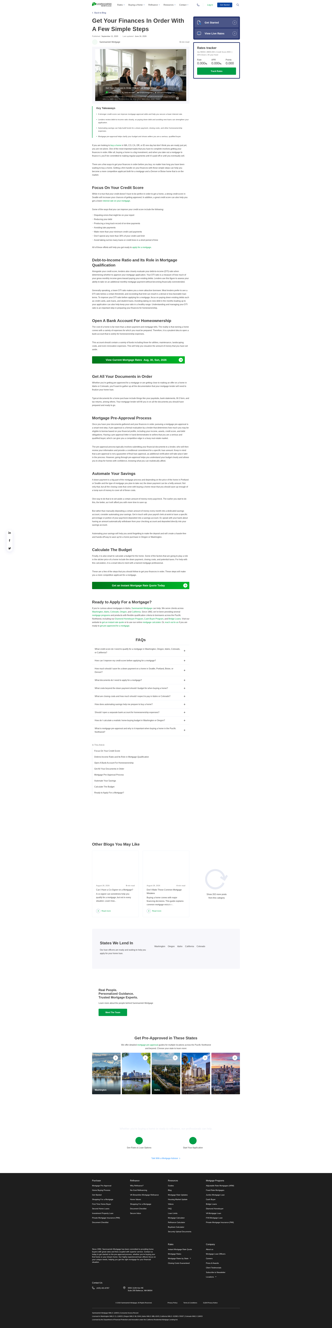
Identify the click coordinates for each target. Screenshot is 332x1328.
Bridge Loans (174, 619)
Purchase (96, 1181)
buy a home (115, 145)
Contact (182, 5)
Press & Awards (212, 1263)
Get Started (225, 5)
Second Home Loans (100, 1209)
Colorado (114, 612)
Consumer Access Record (129, 1313)
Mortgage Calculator (176, 1218)
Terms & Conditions (190, 1303)
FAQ (170, 1209)
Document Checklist (100, 1222)
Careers (209, 1258)
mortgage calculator (152, 622)
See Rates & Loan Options (139, 1148)
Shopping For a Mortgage (102, 1199)
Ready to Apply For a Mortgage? (109, 793)
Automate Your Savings (105, 781)
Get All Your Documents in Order (109, 769)
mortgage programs (101, 615)
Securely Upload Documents (179, 1232)
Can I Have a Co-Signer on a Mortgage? (114, 890)
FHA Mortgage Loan (214, 1218)
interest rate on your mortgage (116, 201)
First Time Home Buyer (101, 1204)
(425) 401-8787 (102, 1288)
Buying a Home (135, 5)
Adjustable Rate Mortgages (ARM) (220, 1186)
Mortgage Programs (215, 1181)
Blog (170, 1190)
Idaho (106, 612)
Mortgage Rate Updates (178, 1195)
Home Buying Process (101, 1190)
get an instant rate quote (113, 622)
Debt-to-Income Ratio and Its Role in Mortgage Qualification (121, 757)
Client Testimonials (213, 1268)
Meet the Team (112, 1012)
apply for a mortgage (141, 247)
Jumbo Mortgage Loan (215, 1195)
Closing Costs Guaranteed (179, 1263)
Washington (97, 612)
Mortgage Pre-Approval (101, 1186)
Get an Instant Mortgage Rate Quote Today (138, 585)
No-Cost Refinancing (138, 1190)
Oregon (123, 612)
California (136, 612)
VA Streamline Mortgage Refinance (144, 1195)
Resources (169, 5)
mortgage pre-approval (147, 1045)
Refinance (153, 5)
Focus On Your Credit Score (107, 751)
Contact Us (97, 1283)
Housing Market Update (177, 1199)
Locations (210, 1277)
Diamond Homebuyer (214, 1209)
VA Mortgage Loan (213, 1213)
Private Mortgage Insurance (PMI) (106, 1218)
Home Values (135, 1199)
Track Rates (216, 71)
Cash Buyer (211, 1199)
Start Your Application (193, 1148)
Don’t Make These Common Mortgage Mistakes (164, 891)
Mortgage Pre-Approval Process (109, 775)
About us (209, 1249)
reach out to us (171, 622)
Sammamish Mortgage (142, 608)
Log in (210, 5)
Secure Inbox (135, 1213)
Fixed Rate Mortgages (215, 1190)
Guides (171, 1186)
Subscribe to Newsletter (215, 1272)
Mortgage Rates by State (178, 1258)
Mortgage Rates (174, 1254)
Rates (120, 5)
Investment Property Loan (102, 1213)
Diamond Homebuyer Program (129, 619)
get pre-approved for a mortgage (114, 626)
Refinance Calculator (176, 1222)
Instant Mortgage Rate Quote (180, 1249)
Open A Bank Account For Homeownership (114, 763)
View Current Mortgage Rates (136, 359)
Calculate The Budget (104, 787)
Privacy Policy (172, 1303)
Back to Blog (100, 13)
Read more (103, 911)
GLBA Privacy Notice (210, 1303)
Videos (171, 1204)
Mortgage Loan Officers (215, 1254)
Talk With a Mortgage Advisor (164, 1158)
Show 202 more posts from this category (217, 896)
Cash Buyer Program (153, 619)
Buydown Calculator (176, 1227)
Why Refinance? (137, 1186)
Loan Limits (172, 1213)
